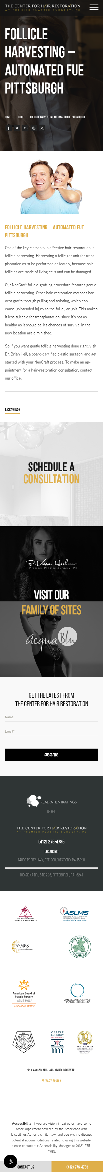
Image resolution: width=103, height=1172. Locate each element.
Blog (20, 117)
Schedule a (52, 474)
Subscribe (51, 755)
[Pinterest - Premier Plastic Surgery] (33, 128)
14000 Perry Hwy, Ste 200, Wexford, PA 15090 (51, 860)
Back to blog (12, 409)
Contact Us (26, 1167)
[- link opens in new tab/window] (51, 564)
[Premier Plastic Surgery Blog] (42, 128)
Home (8, 117)
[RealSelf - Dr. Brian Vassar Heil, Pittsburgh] (25, 128)
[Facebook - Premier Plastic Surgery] (9, 128)
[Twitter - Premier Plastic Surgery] (17, 128)
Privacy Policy (52, 1081)
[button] (10, 1161)
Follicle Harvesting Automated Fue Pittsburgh (57, 117)
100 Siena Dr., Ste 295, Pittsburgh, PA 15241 (51, 875)
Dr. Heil (51, 812)
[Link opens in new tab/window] (26, 914)
